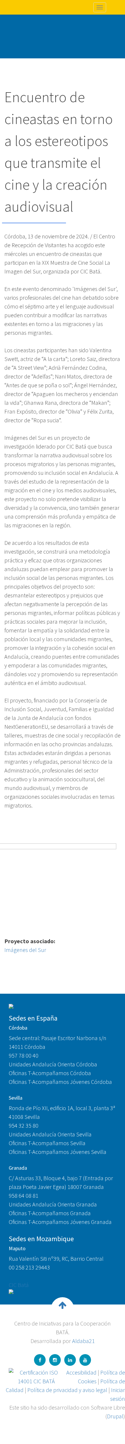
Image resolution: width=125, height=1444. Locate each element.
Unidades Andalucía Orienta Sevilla (50, 1134)
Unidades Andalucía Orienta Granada (53, 1204)
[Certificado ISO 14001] (36, 1376)
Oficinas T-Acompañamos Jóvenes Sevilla (57, 1151)
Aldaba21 (83, 1340)
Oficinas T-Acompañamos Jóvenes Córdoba (60, 1081)
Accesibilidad (81, 1372)
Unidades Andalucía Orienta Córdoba (53, 1064)
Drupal (115, 1416)
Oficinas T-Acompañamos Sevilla (47, 1143)
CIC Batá (19, 1284)
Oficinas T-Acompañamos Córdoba (50, 1073)
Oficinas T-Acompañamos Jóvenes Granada (60, 1221)
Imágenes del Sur (25, 949)
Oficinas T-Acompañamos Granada (50, 1213)
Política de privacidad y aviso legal (67, 1390)
